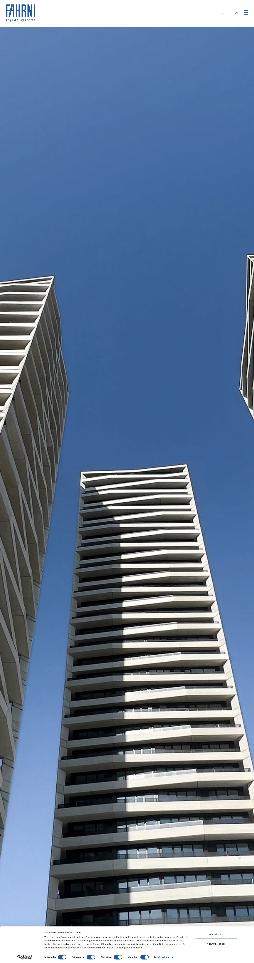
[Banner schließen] (244, 931)
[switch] (91, 957)
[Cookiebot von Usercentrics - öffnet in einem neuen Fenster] (25, 957)
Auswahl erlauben (216, 944)
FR (228, 13)
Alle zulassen (216, 934)
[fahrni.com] (20, 20)
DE (223, 13)
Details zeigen (161, 957)
